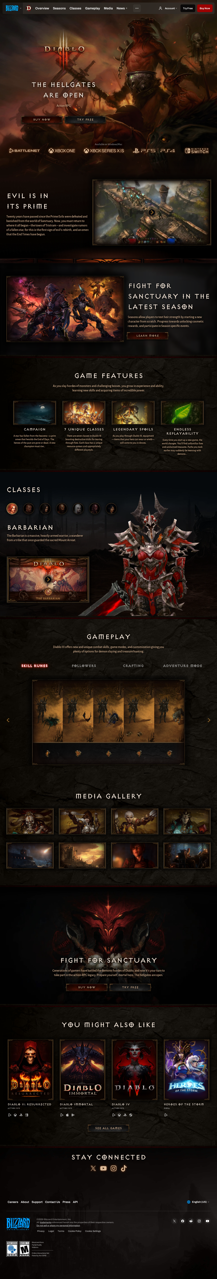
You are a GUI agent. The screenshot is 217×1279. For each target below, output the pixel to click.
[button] (205, 8)
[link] (24, 151)
